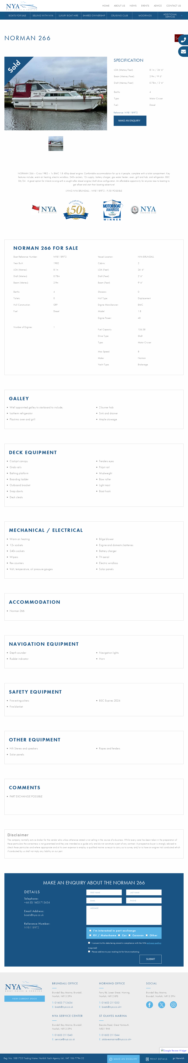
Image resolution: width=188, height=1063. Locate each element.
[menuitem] (17, 16)
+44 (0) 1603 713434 (37, 902)
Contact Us (173, 5)
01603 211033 (111, 1002)
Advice (158, 5)
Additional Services (170, 15)
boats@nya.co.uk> (111, 1007)
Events (145, 5)
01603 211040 (64, 1035)
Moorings (145, 15)
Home (105, 5)
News (133, 5)
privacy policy (154, 943)
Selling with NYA (43, 15)
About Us (119, 5)
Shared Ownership (94, 15)
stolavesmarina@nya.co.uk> (116, 1039)
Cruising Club (119, 15)
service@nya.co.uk (65, 1039)
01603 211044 (111, 1035)
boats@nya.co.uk (34, 915)
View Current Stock (24, 998)
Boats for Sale (17, 15)
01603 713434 (64, 1002)
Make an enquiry (125, 1058)
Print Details (158, 1058)
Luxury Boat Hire (68, 15)
